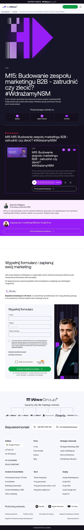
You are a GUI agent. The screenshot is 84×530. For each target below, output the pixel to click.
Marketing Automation (13, 486)
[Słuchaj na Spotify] (63, 149)
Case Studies (38, 451)
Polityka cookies (28, 514)
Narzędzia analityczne (42, 490)
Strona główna (6, 11)
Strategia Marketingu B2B (69, 447)
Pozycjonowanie (40, 482)
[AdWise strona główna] (10, 7)
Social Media (10, 482)
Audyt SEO (66, 482)
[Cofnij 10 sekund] (65, 182)
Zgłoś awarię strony (73, 518)
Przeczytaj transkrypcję (42, 189)
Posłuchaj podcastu (15, 506)
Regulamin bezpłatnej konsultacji (17, 352)
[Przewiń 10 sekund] (70, 182)
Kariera (36, 455)
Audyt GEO (66, 486)
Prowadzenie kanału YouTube (16, 477)
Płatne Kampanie (40, 477)
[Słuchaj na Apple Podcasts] (68, 149)
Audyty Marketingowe (70, 477)
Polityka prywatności (11, 514)
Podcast (15, 11)
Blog (35, 459)
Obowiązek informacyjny (46, 514)
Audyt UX (65, 494)
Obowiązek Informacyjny (15, 354)
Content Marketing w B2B (14, 490)
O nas (35, 447)
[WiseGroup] (42, 400)
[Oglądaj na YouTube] (74, 149)
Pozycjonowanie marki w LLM (44, 486)
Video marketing (11, 494)
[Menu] (80, 6)
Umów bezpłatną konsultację (40, 231)
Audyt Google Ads (69, 490)
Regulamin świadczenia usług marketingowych (19, 518)
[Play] (34, 182)
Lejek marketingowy (67, 451)
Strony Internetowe (67, 455)
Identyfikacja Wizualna (68, 459)
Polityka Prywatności (17, 347)
